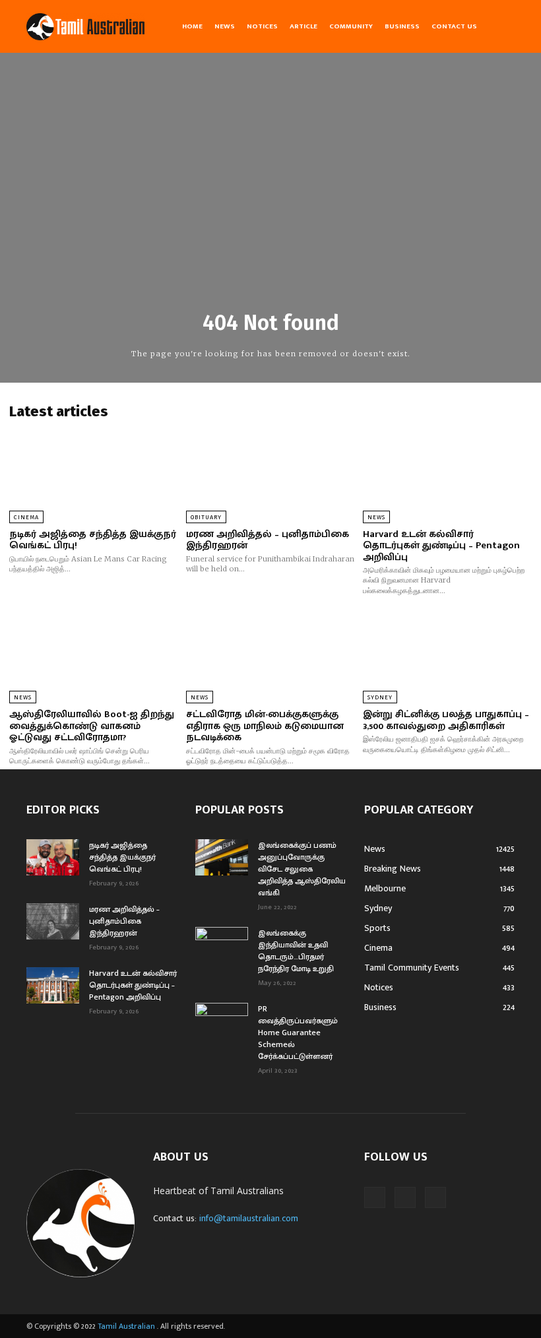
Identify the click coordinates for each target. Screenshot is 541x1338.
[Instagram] (405, 1197)
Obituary (206, 517)
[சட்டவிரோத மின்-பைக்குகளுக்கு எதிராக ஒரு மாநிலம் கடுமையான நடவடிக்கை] (270, 654)
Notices (262, 26)
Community (351, 26)
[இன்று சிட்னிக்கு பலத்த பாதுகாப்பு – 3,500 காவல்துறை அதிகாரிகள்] (447, 654)
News (224, 26)
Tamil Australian (126, 1326)
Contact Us (454, 26)
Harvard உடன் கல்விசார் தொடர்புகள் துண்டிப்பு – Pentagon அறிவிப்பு (441, 545)
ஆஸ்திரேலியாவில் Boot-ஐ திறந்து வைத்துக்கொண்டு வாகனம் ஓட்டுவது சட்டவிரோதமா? (91, 726)
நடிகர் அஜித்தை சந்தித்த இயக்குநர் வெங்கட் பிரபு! (92, 540)
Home (192, 26)
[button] (499, 26)
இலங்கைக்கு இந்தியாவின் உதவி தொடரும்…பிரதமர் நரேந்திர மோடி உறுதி (296, 950)
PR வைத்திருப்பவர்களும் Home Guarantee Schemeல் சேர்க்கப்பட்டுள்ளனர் (298, 1032)
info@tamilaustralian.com (248, 1218)
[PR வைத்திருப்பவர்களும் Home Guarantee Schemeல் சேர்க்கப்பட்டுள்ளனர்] (221, 1021)
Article (303, 26)
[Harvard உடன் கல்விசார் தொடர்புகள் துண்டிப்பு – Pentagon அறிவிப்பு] (447, 473)
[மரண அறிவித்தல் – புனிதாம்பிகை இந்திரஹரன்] (270, 473)
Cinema (26, 517)
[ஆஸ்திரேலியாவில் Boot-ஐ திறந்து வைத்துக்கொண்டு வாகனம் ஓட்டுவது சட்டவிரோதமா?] (93, 654)
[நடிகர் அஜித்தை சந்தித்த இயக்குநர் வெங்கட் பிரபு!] (93, 473)
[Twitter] (435, 1197)
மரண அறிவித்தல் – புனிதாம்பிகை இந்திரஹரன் (267, 540)
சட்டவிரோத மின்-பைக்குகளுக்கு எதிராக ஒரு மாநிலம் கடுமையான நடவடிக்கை (265, 726)
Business (402, 26)
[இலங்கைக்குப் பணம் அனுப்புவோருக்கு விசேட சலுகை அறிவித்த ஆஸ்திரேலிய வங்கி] (221, 857)
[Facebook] (374, 1197)
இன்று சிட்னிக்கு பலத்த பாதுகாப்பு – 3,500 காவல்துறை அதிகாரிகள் (446, 720)
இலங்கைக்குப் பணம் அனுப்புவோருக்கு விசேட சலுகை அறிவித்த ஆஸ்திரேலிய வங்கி (302, 869)
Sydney (380, 697)
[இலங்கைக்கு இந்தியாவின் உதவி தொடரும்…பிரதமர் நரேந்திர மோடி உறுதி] (221, 945)
